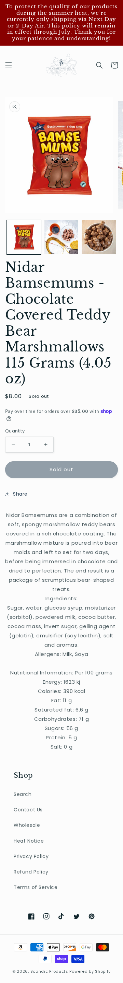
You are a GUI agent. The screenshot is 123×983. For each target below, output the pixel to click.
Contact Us (28, 809)
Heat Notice (29, 840)
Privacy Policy (31, 856)
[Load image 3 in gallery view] (99, 237)
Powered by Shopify (90, 971)
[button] (8, 65)
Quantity (15, 431)
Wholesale (27, 825)
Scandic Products (49, 971)
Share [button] (20, 493)
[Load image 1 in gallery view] (24, 237)
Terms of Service (36, 887)
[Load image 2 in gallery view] (61, 237)
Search (23, 794)
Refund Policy (31, 871)
